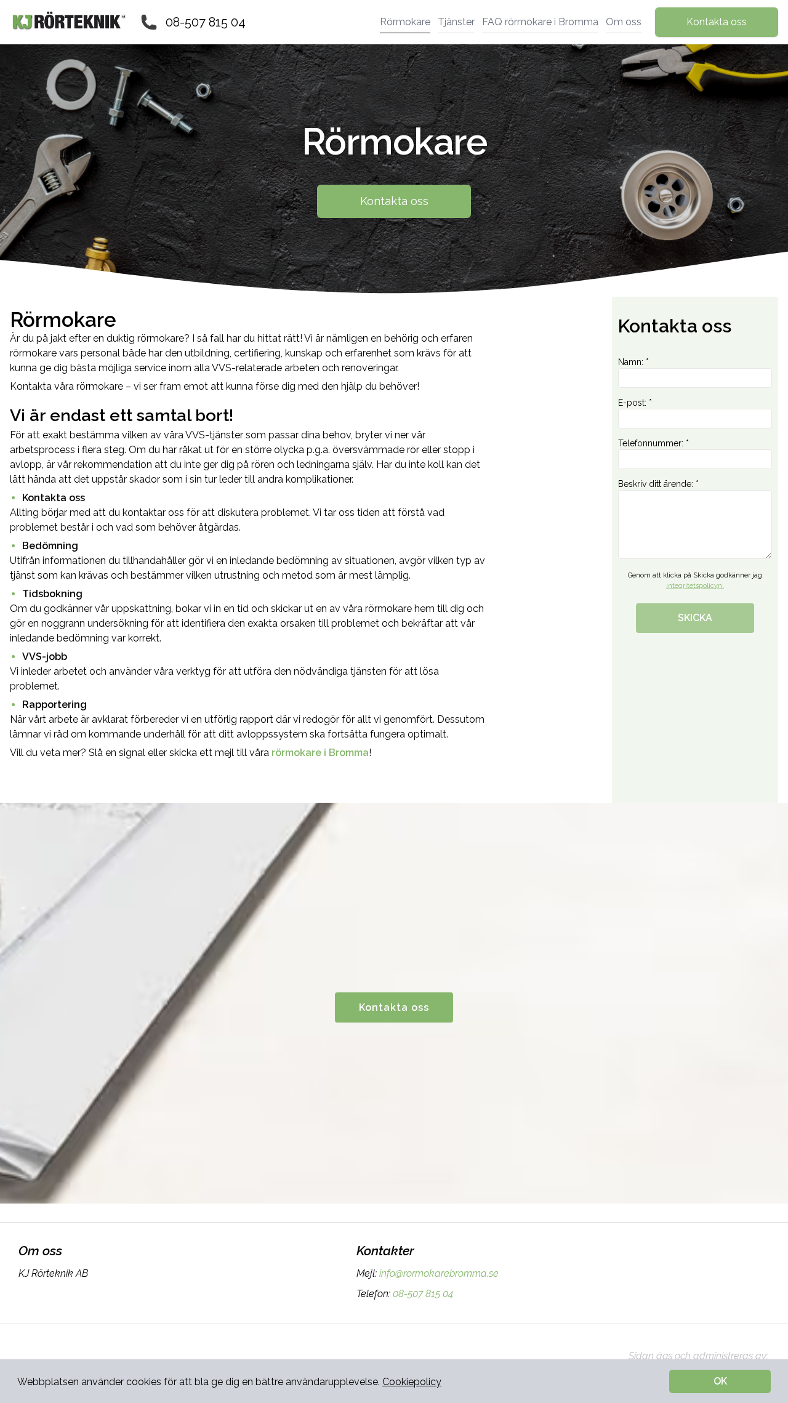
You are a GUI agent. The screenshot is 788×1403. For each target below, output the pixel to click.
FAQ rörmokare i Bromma (540, 22)
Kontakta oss (716, 22)
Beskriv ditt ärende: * (658, 484)
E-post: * (635, 403)
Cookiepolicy (411, 1382)
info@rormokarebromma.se (439, 1273)
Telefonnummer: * (653, 443)
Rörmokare (405, 22)
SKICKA (695, 618)
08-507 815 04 (206, 22)
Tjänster (456, 22)
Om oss (623, 22)
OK (720, 1381)
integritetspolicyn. (695, 586)
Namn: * (633, 362)
